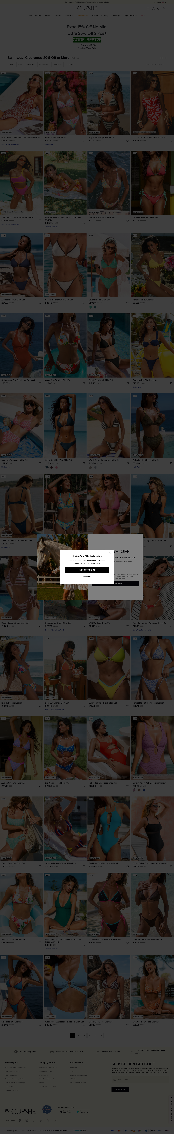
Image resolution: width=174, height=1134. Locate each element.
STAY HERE (87, 577)
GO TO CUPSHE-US (87, 570)
